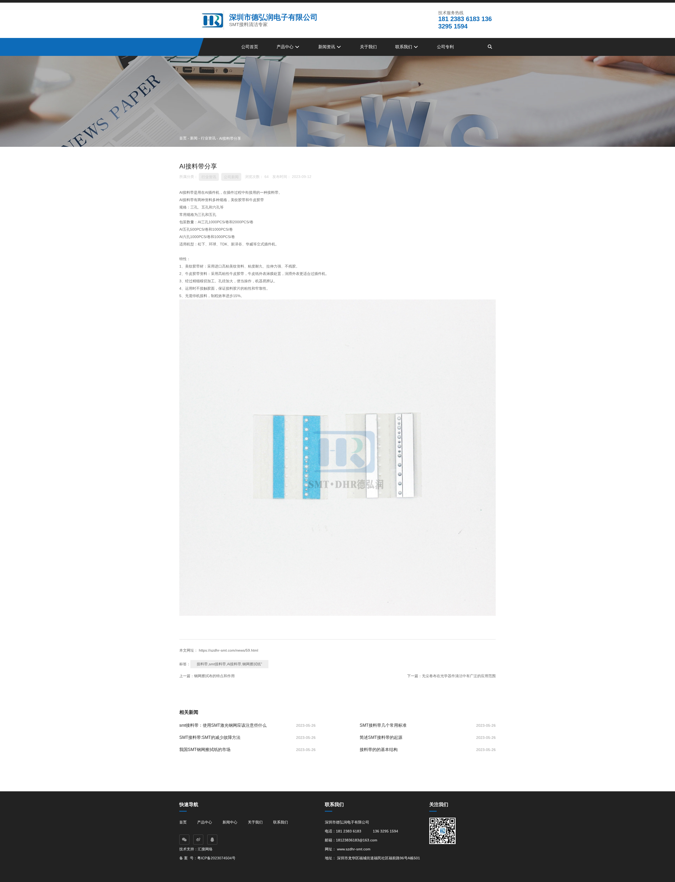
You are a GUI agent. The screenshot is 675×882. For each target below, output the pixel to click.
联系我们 (404, 47)
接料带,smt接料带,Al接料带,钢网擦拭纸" (229, 664)
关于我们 (368, 47)
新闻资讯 (327, 47)
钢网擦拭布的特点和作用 (214, 676)
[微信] (184, 840)
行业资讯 (208, 138)
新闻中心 (230, 822)
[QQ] (212, 840)
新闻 (193, 138)
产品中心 (286, 47)
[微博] (198, 840)
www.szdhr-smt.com (353, 849)
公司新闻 (231, 177)
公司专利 (445, 47)
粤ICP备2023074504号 (216, 858)
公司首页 (249, 47)
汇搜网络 (206, 849)
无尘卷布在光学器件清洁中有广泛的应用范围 (459, 676)
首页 (183, 138)
